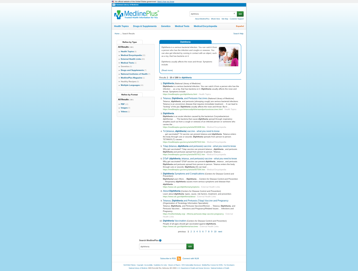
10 (215, 231)
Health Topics (121, 26)
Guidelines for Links (160, 265)
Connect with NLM (191, 258)
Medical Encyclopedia (205, 26)
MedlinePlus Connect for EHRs (212, 265)
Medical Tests (182, 26)
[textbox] (213, 14)
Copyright (140, 265)
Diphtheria (185, 42)
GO (240, 14)
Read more (167, 70)
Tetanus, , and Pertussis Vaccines (185, 98)
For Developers (229, 265)
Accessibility (148, 265)
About (171, 191)
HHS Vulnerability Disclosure (191, 265)
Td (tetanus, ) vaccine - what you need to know (191, 131)
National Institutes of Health (220, 268)
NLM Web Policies (129, 265)
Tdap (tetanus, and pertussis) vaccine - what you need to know (199, 146)
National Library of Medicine (127, 5)
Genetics (165, 26)
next (220, 231)
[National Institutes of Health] (114, 4)
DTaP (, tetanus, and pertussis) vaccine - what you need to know (200, 158)
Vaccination (174, 220)
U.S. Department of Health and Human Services (193, 268)
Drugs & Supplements (145, 26)
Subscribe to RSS (168, 258)
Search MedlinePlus (149, 240)
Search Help (238, 34)
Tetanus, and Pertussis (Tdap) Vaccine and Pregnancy (195, 200)
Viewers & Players (174, 265)
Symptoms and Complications (183, 173)
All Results (123, 47)
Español (240, 26)
